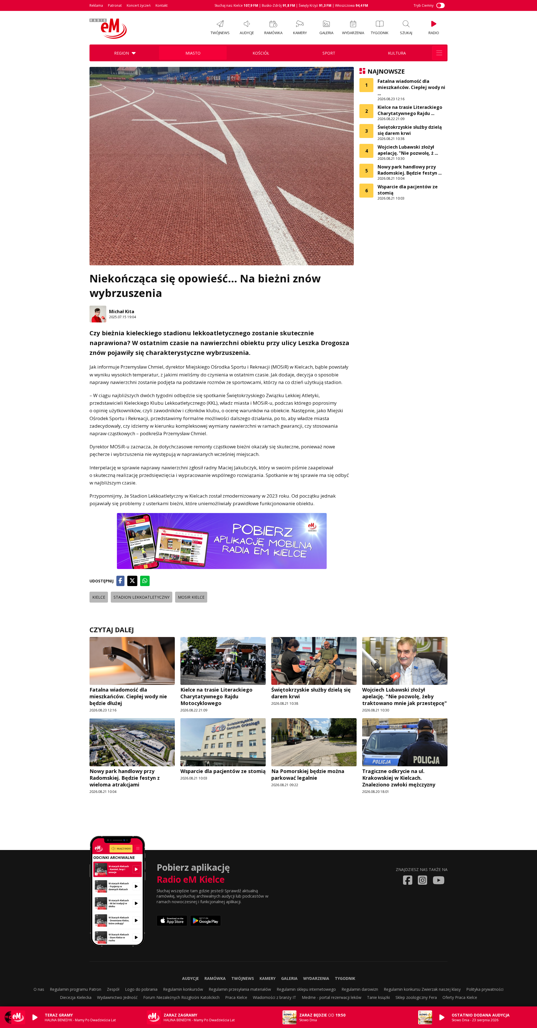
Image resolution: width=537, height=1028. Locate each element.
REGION (121, 53)
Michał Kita (121, 311)
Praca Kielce (236, 997)
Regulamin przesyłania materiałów (240, 989)
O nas (39, 989)
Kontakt (162, 5)
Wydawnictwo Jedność (117, 997)
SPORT (328, 53)
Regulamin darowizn (359, 989)
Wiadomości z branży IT (274, 997)
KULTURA (397, 53)
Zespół (113, 989)
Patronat (115, 5)
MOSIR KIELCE (191, 597)
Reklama (96, 5)
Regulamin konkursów (183, 989)
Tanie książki (378, 997)
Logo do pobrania (141, 989)
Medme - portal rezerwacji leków (331, 997)
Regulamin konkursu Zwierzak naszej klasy (422, 989)
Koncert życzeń (138, 5)
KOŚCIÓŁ (261, 53)
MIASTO (193, 53)
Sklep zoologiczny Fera (416, 997)
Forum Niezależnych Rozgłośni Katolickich (181, 997)
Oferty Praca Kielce (459, 997)
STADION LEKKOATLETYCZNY (141, 597)
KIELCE (98, 597)
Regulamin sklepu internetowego (306, 989)
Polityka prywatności (484, 989)
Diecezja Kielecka (75, 997)
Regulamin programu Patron (75, 989)
